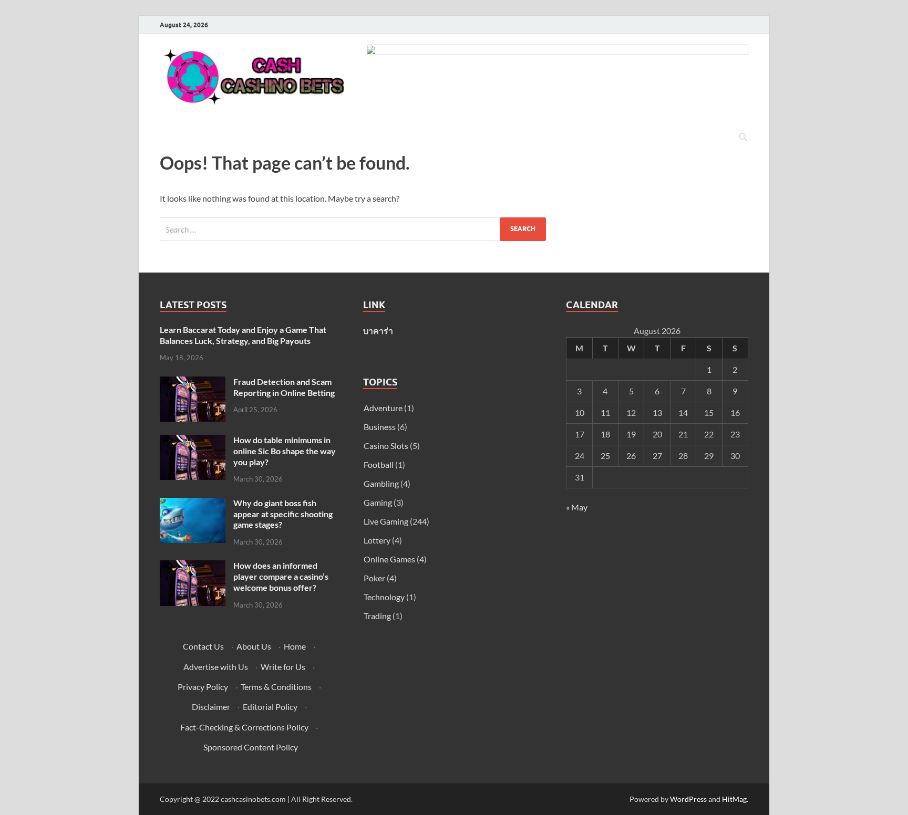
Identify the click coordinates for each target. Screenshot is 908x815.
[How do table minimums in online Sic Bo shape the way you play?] (192, 441)
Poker (374, 578)
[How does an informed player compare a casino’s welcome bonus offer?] (192, 566)
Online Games (389, 559)
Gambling (381, 483)
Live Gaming (386, 521)
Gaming (378, 502)
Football (379, 464)
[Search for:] (353, 229)
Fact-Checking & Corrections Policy (244, 727)
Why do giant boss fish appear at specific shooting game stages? (283, 514)
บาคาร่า (378, 331)
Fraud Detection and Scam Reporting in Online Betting (284, 387)
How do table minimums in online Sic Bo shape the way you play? (284, 451)
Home (295, 646)
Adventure (383, 408)
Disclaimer (211, 707)
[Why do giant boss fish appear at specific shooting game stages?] (192, 504)
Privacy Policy (203, 687)
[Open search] (743, 138)
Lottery (377, 540)
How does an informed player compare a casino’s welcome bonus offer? (280, 576)
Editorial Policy (270, 707)
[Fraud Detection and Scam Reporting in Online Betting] (192, 383)
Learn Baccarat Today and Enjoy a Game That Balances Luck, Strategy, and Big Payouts (243, 335)
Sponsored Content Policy (250, 747)
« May (576, 507)
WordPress (688, 799)
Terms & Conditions (276, 687)
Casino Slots (386, 446)
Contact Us (203, 646)
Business (380, 427)
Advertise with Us (215, 667)
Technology (384, 597)
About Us (253, 646)
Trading (377, 616)
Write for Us (283, 667)
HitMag (734, 799)
